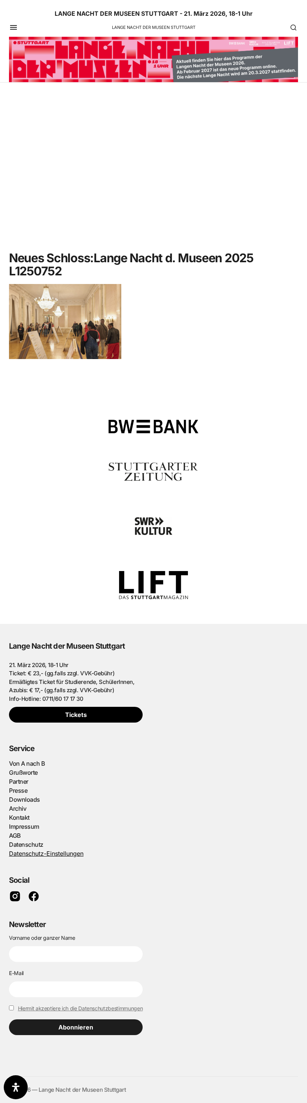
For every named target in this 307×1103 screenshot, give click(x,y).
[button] (13, 27)
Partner (18, 781)
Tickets (76, 714)
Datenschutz (26, 844)
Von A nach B (27, 763)
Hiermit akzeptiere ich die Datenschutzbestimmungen (80, 1008)
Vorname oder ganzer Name (42, 938)
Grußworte (23, 772)
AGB (15, 835)
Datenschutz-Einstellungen (46, 853)
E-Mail (16, 973)
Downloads (24, 799)
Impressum (24, 826)
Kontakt (19, 817)
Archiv (17, 808)
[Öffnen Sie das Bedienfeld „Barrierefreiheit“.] (16, 1087)
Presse (18, 790)
